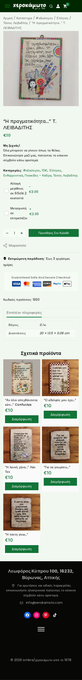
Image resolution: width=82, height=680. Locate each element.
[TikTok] (55, 615)
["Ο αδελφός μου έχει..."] (60, 377)
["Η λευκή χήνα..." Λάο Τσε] (21, 445)
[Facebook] (27, 615)
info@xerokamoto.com (44, 602)
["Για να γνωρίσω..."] (60, 445)
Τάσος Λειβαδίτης (65, 175)
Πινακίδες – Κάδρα (38, 175)
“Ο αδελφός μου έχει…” (60, 400)
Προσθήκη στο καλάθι (53, 233)
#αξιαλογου (31, 170)
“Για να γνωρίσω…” (57, 467)
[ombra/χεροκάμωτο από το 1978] (29, 6)
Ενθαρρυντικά (13, 175)
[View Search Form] (49, 6)
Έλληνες (55, 170)
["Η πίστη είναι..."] (21, 512)
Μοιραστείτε (17, 245)
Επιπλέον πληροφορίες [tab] (24, 312)
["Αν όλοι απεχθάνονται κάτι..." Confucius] (21, 377)
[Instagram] (36, 615)
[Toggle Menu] (41, 629)
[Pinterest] (45, 615)
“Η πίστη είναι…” (16, 534)
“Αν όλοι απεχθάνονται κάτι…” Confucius (21, 402)
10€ (44, 170)
